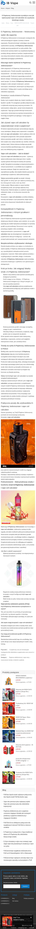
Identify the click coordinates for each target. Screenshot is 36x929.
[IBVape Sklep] (9, 4)
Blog (12, 8)
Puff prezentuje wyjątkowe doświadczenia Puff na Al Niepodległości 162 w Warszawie (18, 852)
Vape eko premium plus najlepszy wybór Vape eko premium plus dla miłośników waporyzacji (17, 804)
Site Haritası (15, 901)
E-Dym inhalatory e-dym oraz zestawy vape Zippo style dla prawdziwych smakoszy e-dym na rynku (19, 844)
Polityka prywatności (29, 898)
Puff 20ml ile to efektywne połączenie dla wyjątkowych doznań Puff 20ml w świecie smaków (17, 825)
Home (2, 8)
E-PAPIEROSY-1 (5, 898)
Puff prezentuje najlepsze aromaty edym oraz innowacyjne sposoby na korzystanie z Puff (18, 859)
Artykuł (8, 8)
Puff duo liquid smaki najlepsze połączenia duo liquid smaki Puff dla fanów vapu (18, 796)
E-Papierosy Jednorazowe (24, 485)
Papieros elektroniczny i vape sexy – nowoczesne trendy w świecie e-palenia (15, 659)
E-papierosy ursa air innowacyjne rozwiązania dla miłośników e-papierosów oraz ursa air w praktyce (17, 652)
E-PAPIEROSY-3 (5, 903)
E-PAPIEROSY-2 (5, 901)
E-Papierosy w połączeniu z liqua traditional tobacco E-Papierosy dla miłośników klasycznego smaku (18, 834)
